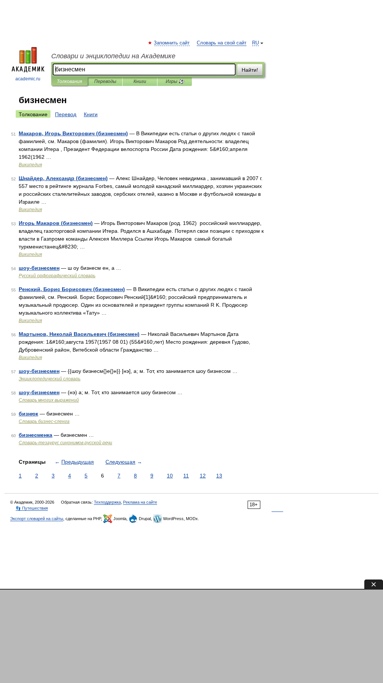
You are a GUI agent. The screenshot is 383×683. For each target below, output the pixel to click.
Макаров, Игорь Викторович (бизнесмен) (73, 133)
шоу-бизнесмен (39, 268)
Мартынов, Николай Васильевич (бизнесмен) (79, 334)
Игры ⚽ (175, 81)
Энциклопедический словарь (49, 378)
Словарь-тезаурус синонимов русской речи (65, 442)
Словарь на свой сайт (221, 43)
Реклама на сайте (140, 502)
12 (203, 476)
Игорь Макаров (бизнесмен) (56, 223)
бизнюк (28, 414)
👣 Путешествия (32, 508)
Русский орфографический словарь (57, 275)
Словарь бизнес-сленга (44, 421)
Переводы (105, 81)
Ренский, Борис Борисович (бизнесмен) (72, 289)
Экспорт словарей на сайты (36, 518)
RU (255, 43)
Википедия (30, 164)
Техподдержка (107, 502)
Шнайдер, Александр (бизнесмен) (63, 178)
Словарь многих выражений (49, 400)
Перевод (65, 114)
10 (170, 476)
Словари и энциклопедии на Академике (113, 56)
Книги (140, 81)
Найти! (250, 70)
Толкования (69, 81)
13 (219, 476)
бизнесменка (35, 435)
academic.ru (27, 78)
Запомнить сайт (172, 43)
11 (186, 476)
